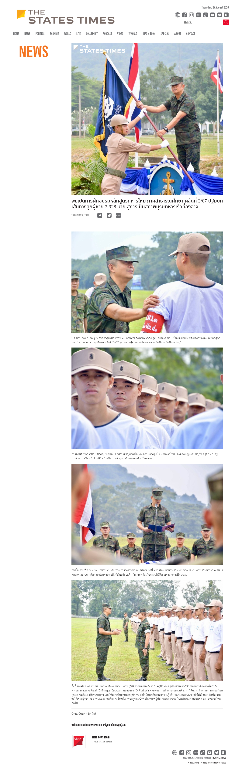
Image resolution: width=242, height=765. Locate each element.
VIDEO (120, 33)
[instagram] (192, 14)
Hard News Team (100, 737)
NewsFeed (97, 725)
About (177, 33)
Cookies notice (220, 762)
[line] (199, 14)
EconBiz (54, 33)
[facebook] (185, 14)
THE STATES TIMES (219, 757)
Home (16, 33)
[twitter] (219, 14)
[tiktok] (206, 14)
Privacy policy (194, 762)
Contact (190, 33)
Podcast (107, 33)
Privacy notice (207, 762)
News (27, 33)
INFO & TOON (149, 33)
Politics (40, 33)
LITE (78, 33)
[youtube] (213, 14)
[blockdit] (226, 14)
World (67, 33)
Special (165, 33)
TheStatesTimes (81, 725)
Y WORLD (133, 33)
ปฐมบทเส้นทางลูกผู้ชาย (115, 725)
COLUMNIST (92, 33)
